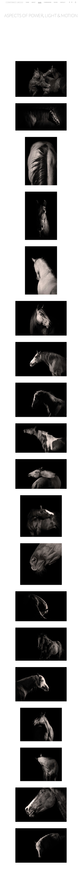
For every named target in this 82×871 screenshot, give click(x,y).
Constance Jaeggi (14, 2)
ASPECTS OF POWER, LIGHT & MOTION (41, 15)
